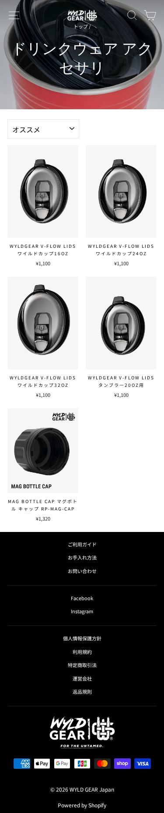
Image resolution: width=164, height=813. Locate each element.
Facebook (82, 597)
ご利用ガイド (82, 544)
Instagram (82, 611)
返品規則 (82, 691)
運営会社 (82, 678)
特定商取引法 (82, 664)
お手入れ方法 (82, 557)
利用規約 (82, 651)
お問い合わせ (82, 570)
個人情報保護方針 (82, 638)
